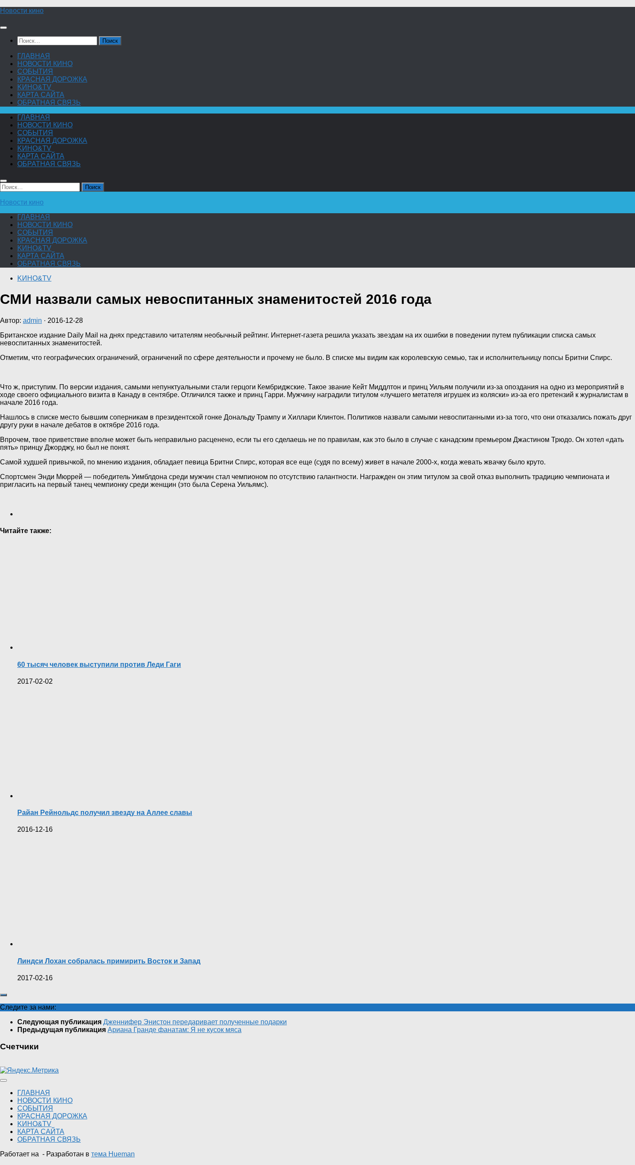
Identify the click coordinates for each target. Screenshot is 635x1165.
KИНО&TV (34, 87)
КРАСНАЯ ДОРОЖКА (52, 79)
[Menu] (3, 27)
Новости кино (22, 10)
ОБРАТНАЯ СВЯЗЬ (49, 102)
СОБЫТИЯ (35, 71)
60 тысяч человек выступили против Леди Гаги (99, 664)
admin (32, 320)
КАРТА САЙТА (40, 94)
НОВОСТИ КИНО (45, 63)
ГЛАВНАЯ (33, 56)
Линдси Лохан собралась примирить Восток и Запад (108, 961)
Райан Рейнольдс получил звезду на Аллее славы (104, 812)
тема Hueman (113, 1154)
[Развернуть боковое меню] (3, 995)
